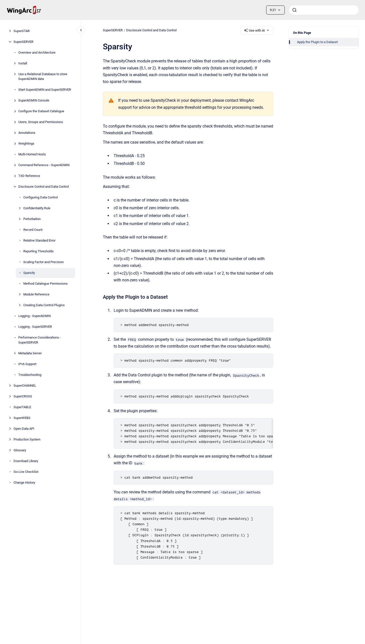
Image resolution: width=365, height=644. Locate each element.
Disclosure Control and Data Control (43, 186)
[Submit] (294, 10)
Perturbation (32, 219)
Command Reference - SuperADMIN (43, 165)
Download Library (26, 461)
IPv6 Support (27, 364)
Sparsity (29, 273)
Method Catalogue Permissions (45, 283)
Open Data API (24, 429)
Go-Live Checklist (26, 472)
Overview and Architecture (36, 52)
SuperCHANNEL (25, 385)
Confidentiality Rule (36, 208)
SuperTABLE (22, 407)
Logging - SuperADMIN (34, 316)
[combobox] (324, 10)
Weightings (26, 143)
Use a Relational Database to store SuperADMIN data (42, 76)
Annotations (26, 133)
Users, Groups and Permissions (40, 122)
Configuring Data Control (40, 197)
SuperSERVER (23, 42)
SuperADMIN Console (33, 100)
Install (22, 63)
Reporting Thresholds (38, 251)
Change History (24, 482)
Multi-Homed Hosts (32, 154)
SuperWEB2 (22, 418)
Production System (27, 439)
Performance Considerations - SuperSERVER (39, 340)
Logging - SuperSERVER (35, 327)
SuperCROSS (23, 396)
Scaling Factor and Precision (43, 262)
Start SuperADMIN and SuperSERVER (44, 89)
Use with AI (257, 30)
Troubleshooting (29, 375)
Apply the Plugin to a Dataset (317, 42)
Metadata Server (30, 353)
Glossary (20, 450)
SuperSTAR (22, 31)
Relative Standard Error (39, 240)
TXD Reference (29, 176)
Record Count (32, 230)
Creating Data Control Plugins (44, 305)
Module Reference (36, 294)
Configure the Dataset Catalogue (41, 111)
